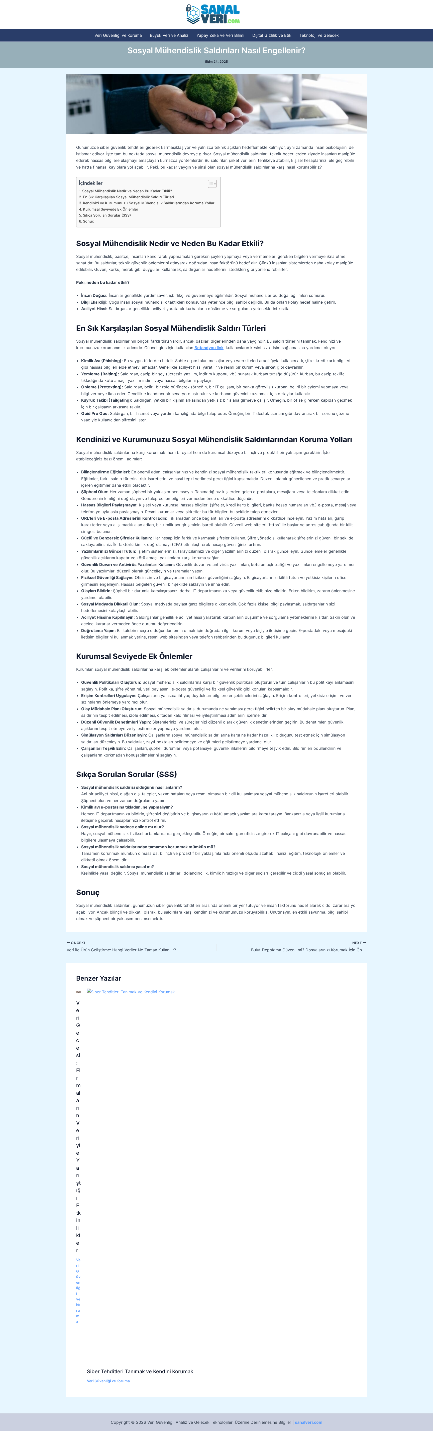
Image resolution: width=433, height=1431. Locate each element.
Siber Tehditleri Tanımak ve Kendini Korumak (140, 1371)
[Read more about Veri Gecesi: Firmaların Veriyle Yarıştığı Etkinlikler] (78, 991)
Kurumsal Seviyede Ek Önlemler (110, 209)
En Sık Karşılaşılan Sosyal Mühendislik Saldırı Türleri (128, 197)
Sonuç (88, 221)
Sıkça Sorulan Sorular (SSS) (107, 215)
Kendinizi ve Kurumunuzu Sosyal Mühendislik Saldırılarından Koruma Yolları (149, 203)
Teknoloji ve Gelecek (319, 35)
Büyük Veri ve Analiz (169, 35)
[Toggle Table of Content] (209, 184)
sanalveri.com (308, 1422)
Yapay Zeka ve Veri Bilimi (220, 35)
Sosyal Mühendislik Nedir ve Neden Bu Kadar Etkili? (127, 191)
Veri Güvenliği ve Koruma (118, 35)
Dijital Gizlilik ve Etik (271, 35)
